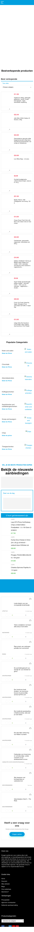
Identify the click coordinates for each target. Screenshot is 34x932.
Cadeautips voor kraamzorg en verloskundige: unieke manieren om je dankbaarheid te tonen (22, 756)
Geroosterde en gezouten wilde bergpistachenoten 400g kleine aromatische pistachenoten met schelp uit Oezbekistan (22, 141)
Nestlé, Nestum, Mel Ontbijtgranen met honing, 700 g (22, 201)
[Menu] (2, 2)
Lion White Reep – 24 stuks (21, 159)
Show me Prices (7, 353)
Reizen (4, 654)
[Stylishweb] (30, 599)
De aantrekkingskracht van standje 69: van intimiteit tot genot (22, 669)
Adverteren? (5, 892)
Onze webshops (6, 889)
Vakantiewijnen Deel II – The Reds (22, 800)
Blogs (3, 886)
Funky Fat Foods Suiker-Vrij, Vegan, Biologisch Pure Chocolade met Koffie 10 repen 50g (22, 305)
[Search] (31, 2)
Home (3, 878)
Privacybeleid (5, 900)
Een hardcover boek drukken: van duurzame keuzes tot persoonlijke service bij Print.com (21, 692)
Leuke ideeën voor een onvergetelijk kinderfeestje (22, 604)
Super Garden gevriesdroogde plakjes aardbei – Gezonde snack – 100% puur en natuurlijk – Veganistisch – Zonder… (22, 285)
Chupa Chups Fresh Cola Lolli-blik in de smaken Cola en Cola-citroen (22, 221)
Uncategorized (6, 675)
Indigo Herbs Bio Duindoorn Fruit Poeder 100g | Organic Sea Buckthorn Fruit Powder (21, 324)
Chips (12, 519)
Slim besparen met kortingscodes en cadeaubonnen (19, 779)
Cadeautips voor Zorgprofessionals (13, 762)
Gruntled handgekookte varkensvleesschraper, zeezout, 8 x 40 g (22, 180)
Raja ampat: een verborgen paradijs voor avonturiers (22, 647)
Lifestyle (5, 611)
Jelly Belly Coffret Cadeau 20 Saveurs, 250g (22, 118)
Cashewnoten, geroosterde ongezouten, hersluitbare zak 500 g (22, 242)
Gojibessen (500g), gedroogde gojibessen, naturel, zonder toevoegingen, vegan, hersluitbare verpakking (22, 100)
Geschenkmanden (7, 785)
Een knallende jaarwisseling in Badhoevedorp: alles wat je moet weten (22, 712)
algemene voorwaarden (8, 902)
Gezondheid (5, 632)
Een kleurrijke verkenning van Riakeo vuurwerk (21, 733)
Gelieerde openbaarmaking (9, 905)
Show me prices (7, 435)
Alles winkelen (5, 884)
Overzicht (4, 881)
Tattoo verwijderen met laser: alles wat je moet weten (22, 625)
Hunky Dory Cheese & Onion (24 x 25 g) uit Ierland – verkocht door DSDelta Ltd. (20, 542)
